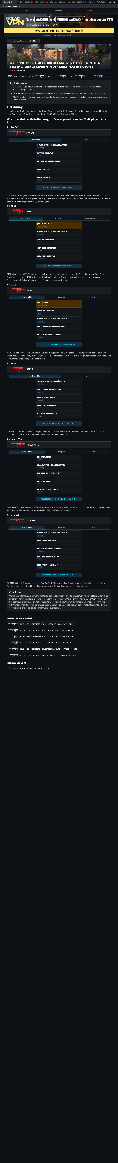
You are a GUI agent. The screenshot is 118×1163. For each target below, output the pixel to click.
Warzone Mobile (11, 6)
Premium (54, 35)
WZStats (12, 70)
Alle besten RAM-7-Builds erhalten (58, 423)
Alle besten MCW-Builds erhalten (58, 344)
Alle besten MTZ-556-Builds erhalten (58, 575)
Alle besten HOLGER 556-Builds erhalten (58, 499)
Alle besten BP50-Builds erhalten (57, 266)
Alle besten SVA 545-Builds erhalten (57, 187)
